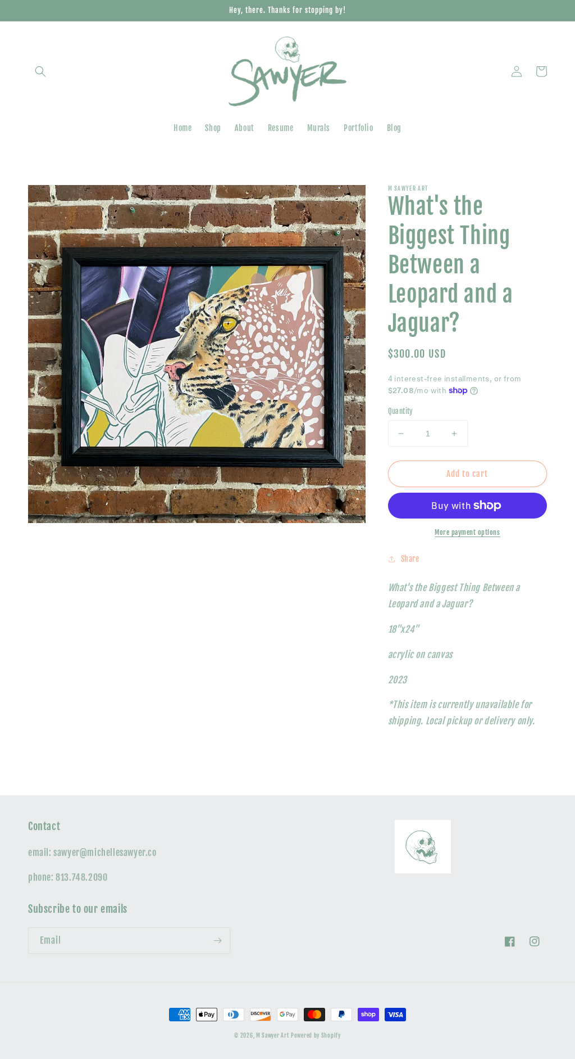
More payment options (467, 532)
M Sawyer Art (272, 1035)
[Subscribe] (217, 940)
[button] (40, 71)
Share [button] (410, 559)
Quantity (400, 411)
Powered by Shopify (316, 1035)
